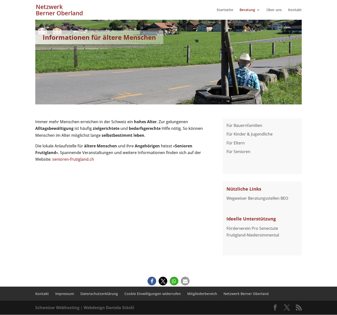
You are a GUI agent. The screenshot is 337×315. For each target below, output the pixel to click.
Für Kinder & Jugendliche (249, 134)
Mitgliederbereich (202, 293)
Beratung (247, 10)
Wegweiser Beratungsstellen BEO (257, 198)
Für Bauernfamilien (244, 125)
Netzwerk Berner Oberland (246, 293)
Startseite (225, 10)
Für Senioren (238, 151)
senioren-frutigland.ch (73, 159)
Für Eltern (235, 143)
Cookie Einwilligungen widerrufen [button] (152, 293)
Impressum (64, 293)
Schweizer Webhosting (57, 307)
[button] (152, 281)
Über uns (274, 10)
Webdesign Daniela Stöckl (109, 307)
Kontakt (295, 10)
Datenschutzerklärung (99, 293)
